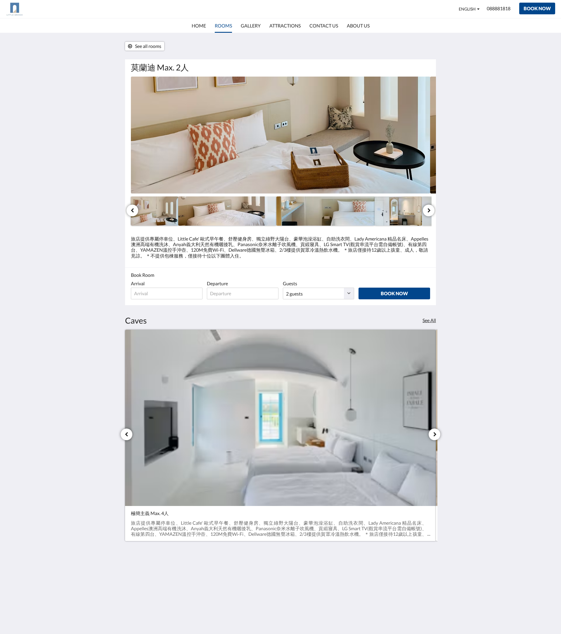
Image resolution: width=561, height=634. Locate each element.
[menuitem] (199, 25)
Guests (290, 283)
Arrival (138, 283)
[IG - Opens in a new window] (424, 576)
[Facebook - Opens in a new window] (408, 576)
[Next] (428, 210)
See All (429, 320)
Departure (217, 283)
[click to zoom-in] (280, 135)
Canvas (422, 617)
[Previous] (132, 210)
